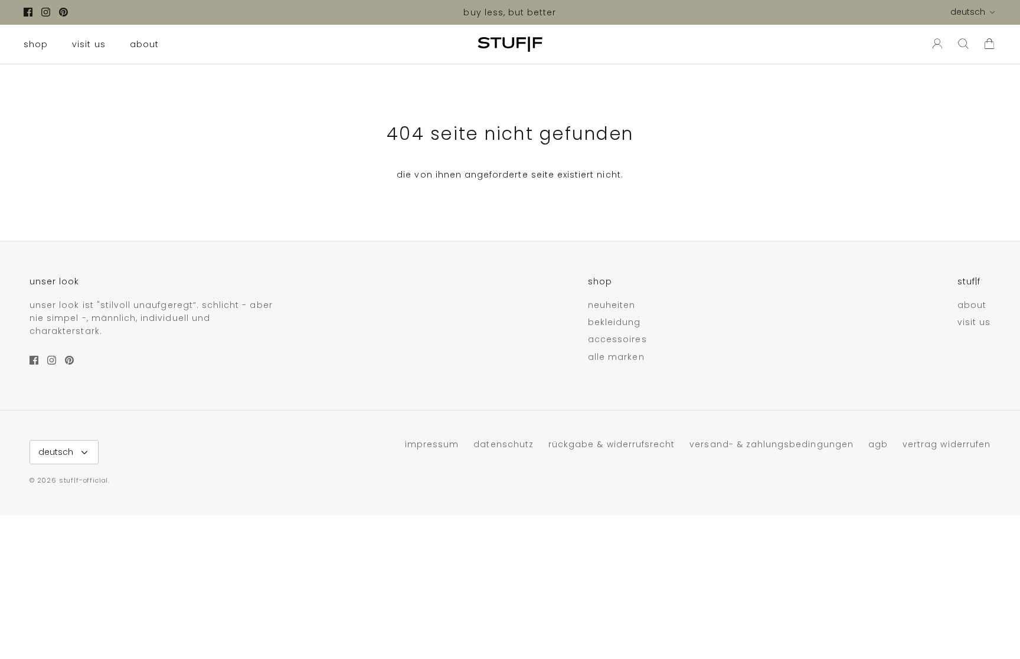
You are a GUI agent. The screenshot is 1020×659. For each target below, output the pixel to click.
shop (36, 44)
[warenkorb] (989, 44)
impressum (432, 444)
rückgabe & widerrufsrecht (611, 444)
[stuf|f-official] (510, 44)
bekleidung (614, 322)
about (144, 44)
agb (878, 444)
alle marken (616, 357)
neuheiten (611, 305)
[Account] (935, 44)
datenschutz (503, 444)
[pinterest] (63, 12)
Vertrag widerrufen (946, 444)
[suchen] (963, 44)
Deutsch (967, 12)
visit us (88, 44)
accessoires (617, 339)
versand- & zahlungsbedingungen (771, 444)
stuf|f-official (83, 480)
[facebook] (28, 12)
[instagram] (45, 12)
